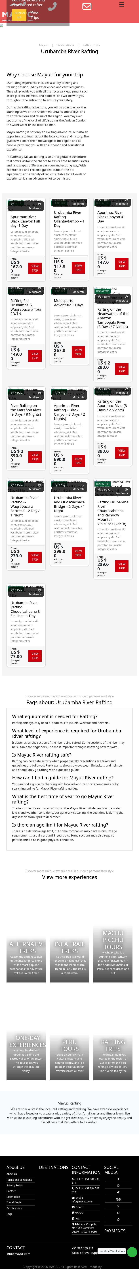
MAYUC (79, 1212)
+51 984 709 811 (82, 1248)
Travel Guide (14, 1202)
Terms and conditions (19, 1179)
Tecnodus (108, 1267)
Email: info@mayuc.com (82, 1199)
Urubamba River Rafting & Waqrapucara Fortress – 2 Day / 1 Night (24, 506)
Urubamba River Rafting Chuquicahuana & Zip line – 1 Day (25, 609)
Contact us (20, 15)
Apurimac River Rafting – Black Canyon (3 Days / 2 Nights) (69, 412)
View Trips (35, 15)
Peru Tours (69, 1045)
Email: (79, 1207)
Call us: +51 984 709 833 (85, 1190)
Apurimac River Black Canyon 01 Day (111, 217)
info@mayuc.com (18, 1254)
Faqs (9, 1214)
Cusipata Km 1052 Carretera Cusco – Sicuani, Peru (84, 1227)
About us (12, 1174)
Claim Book (13, 1196)
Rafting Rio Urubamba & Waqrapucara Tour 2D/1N (26, 307)
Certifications (14, 1208)
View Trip (35, 268)
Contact (11, 1191)
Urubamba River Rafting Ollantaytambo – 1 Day (69, 219)
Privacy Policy (15, 1185)
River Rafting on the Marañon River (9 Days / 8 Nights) (25, 410)
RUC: (77, 1218)
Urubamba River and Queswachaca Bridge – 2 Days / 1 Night (69, 504)
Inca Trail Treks (69, 947)
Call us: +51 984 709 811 (85, 1180)
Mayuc (43, 45)
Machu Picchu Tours (112, 940)
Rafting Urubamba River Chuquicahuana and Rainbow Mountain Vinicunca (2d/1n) (112, 513)
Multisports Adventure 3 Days (68, 302)
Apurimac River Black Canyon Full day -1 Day (25, 221)
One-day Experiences (27, 1041)
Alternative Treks (27, 947)
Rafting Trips (113, 1045)
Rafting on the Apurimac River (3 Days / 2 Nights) (112, 405)
